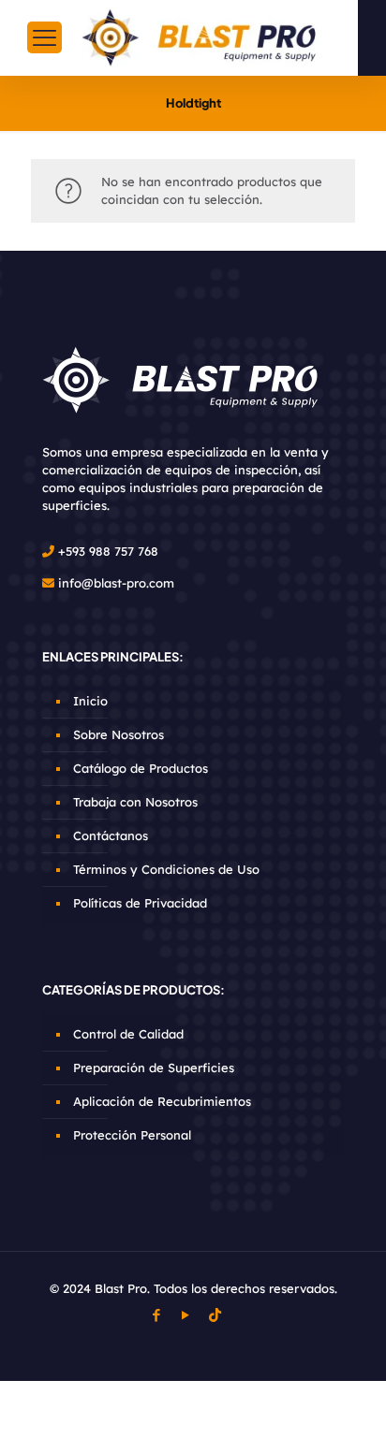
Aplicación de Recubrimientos (162, 1101)
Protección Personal (132, 1134)
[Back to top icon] (347, 1399)
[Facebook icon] (157, 1315)
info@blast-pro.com (116, 582)
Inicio (90, 700)
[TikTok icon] (215, 1315)
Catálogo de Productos (140, 768)
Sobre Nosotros (118, 734)
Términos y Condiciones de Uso (166, 869)
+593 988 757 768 (108, 551)
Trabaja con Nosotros (135, 801)
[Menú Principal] (44, 37)
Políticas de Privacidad (140, 902)
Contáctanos (110, 835)
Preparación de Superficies (153, 1067)
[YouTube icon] (186, 1315)
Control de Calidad (128, 1033)
